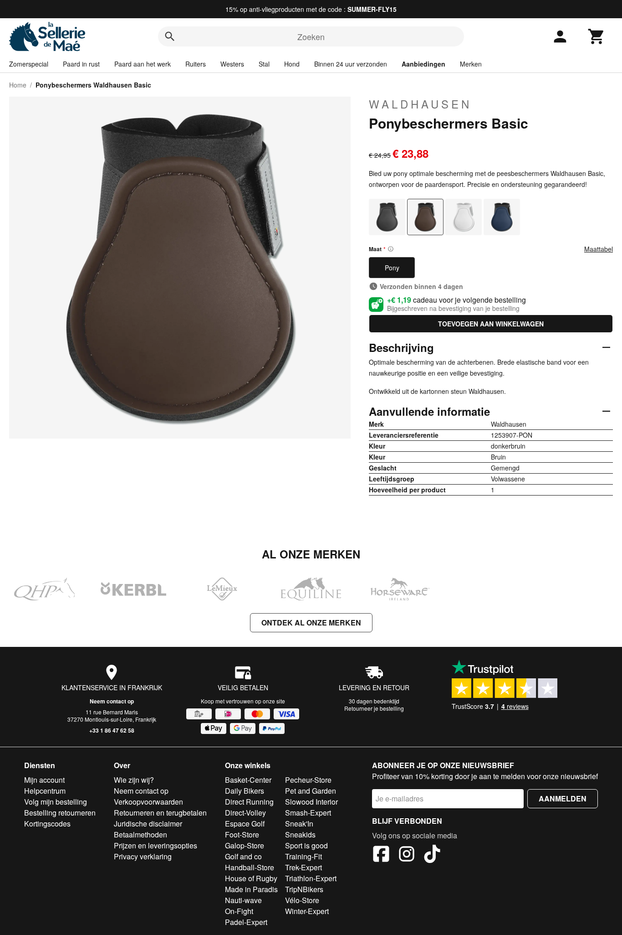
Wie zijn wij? (134, 780)
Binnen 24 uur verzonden (350, 63)
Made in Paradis (251, 889)
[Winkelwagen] (596, 36)
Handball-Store (249, 867)
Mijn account (44, 780)
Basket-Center (248, 780)
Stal (264, 63)
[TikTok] (432, 855)
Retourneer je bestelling (374, 708)
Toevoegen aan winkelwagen (491, 323)
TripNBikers (304, 889)
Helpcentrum (45, 790)
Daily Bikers (244, 790)
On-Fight (239, 911)
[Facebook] (381, 855)
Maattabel (598, 248)
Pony (392, 267)
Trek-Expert (303, 867)
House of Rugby (251, 878)
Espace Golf (245, 823)
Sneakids (300, 834)
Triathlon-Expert (310, 878)
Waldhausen (420, 104)
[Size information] (390, 249)
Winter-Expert (307, 911)
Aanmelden (562, 798)
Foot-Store (242, 834)
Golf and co (243, 856)
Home (17, 84)
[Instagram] (407, 855)
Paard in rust (81, 63)
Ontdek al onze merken (311, 622)
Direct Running (249, 801)
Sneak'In (299, 823)
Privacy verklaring (143, 856)
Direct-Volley (245, 812)
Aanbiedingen (423, 63)
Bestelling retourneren (60, 812)
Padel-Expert (246, 922)
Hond (292, 63)
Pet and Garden (310, 790)
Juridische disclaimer (148, 823)
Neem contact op (112, 701)
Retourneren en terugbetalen (160, 812)
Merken (471, 63)
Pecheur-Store (308, 780)
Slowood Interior (311, 801)
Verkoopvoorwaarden (148, 801)
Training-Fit (303, 856)
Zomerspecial (28, 63)
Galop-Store (244, 845)
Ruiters (195, 63)
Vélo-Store (302, 900)
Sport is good (306, 845)
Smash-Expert (308, 812)
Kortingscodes (47, 823)
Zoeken (311, 36)
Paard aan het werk (142, 63)
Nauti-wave (243, 900)
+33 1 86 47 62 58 (111, 730)
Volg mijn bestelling (55, 801)
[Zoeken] (169, 36)
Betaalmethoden (140, 834)
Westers (232, 63)
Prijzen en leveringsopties (155, 845)
